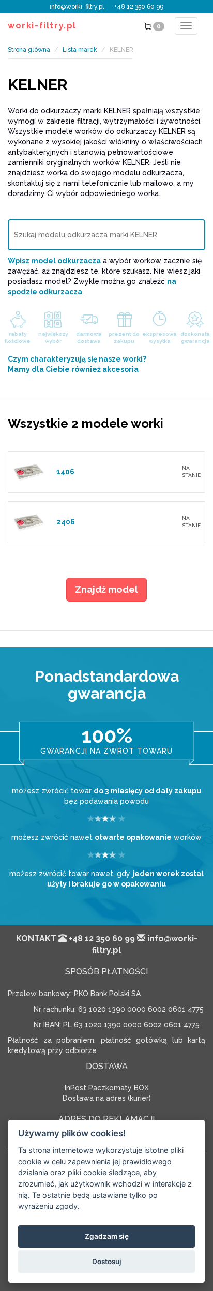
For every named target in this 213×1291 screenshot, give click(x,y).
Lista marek (80, 49)
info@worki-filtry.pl (77, 6)
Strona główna (29, 49)
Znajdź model (106, 589)
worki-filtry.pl (42, 26)
